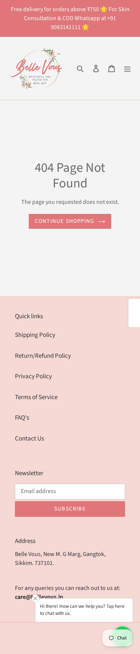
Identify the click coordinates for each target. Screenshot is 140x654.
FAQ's (22, 417)
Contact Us (29, 438)
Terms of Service (36, 397)
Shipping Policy (35, 335)
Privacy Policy (33, 376)
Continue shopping (64, 221)
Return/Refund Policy (43, 355)
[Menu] (127, 68)
